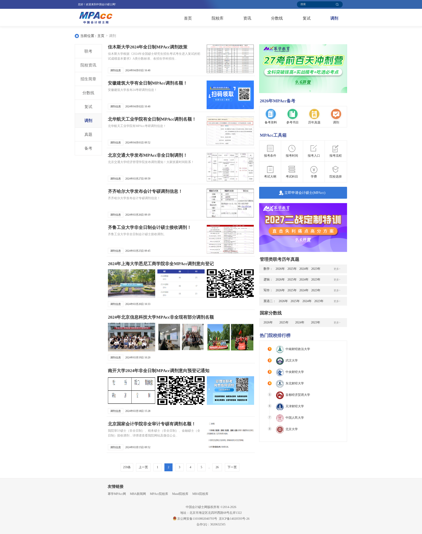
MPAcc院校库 (159, 493)
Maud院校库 (180, 493)
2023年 (315, 268)
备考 (88, 148)
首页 (188, 18)
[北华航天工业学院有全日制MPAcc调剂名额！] (230, 131)
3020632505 (218, 524)
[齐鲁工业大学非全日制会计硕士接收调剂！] (230, 239)
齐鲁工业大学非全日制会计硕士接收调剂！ (149, 227)
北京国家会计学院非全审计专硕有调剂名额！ (152, 423)
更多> (337, 268)
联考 (88, 51)
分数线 (277, 18)
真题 (88, 134)
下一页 (232, 467)
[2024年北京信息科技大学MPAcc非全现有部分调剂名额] (131, 337)
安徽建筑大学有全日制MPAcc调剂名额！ (147, 83)
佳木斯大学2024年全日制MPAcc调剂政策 (147, 46)
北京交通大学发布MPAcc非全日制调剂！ (147, 155)
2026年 (280, 268)
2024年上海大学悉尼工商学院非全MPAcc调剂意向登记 (161, 263)
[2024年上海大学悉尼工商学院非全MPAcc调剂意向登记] (131, 283)
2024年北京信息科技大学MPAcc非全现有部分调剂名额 (161, 317)
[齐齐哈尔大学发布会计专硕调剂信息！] (230, 203)
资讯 (247, 18)
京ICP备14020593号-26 (234, 518)
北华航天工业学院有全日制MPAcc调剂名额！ (152, 119)
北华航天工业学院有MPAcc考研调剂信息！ (137, 126)
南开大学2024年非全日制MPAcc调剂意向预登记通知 (158, 370)
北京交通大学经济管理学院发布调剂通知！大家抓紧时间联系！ (151, 162)
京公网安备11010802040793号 (197, 518)
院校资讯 (88, 65)
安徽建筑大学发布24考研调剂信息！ (132, 90)
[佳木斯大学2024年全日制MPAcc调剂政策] (230, 58)
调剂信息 (115, 70)
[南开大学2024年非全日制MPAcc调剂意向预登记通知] (131, 390)
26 (217, 467)
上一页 (143, 467)
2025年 (292, 268)
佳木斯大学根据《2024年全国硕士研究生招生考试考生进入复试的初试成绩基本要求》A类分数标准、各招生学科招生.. (154, 56)
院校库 (218, 18)
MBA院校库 (200, 493)
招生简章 (88, 79)
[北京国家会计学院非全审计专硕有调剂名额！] (230, 435)
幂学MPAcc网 (117, 493)
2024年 (304, 268)
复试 (307, 18)
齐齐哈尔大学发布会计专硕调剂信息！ (145, 191)
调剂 (334, 18)
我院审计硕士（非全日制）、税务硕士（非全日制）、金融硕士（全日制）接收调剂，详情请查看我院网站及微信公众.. (154, 433)
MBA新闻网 (138, 493)
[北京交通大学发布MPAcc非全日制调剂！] (230, 167)
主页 (100, 36)
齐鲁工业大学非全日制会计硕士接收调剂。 (137, 234)
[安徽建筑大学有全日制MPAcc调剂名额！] (230, 95)
